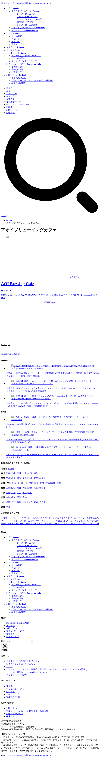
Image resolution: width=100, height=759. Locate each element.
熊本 (25, 502)
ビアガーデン (17, 72)
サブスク (10, 99)
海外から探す (17, 69)
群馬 (19, 478)
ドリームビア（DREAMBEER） (26, 56)
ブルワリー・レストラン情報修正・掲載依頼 (32, 80)
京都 (19, 488)
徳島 (8, 497)
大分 (30, 502)
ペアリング (69, 523)
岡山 (19, 493)
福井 (31, 483)
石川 (25, 483)
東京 (36, 478)
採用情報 (10, 716)
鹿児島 (42, 502)
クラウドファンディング (17, 104)
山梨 (36, 483)
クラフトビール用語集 (27, 25)
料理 (84, 523)
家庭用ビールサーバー (11, 523)
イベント (15, 41)
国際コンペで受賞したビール (30, 22)
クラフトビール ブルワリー (28, 521)
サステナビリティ (30, 523)
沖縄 (8, 507)
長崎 (19, 502)
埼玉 (25, 478)
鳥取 (8, 493)
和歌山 (42, 488)
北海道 (11, 468)
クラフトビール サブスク (86, 521)
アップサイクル (46, 523)
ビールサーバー (13, 102)
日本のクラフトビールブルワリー (22, 664)
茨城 (8, 478)
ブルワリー (11, 93)
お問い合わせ (12, 110)
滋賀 (13, 488)
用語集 (9, 107)
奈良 (36, 488)
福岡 (8, 502)
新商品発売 (16, 36)
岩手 (13, 473)
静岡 (53, 483)
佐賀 (13, 502)
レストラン (11, 96)
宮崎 (36, 502)
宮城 (19, 473)
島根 (13, 493)
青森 (8, 473)
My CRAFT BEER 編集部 (17, 623)
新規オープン (17, 44)
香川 (13, 497)
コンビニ (90, 523)
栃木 (13, 478)
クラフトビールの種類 (27, 16)
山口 (30, 493)
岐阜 (48, 483)
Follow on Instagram (11, 354)
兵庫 (30, 488)
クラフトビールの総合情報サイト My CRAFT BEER (27, 755)
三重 (8, 488)
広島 (25, 493)
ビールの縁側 (17, 58)
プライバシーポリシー (16, 631)
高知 (25, 497)
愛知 (59, 483)
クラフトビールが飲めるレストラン (57, 521)
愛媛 (19, 497)
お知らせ (15, 39)
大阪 (25, 488)
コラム (9, 88)
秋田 (25, 473)
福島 (36, 473)
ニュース (10, 91)
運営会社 (10, 626)
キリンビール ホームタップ (24, 61)
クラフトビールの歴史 (51, 518)
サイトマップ (12, 636)
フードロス (58, 523)
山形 (30, 473)
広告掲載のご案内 (19, 78)
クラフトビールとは (26, 14)
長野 (42, 483)
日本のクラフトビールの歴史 (30, 19)
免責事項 (10, 634)
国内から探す (17, 67)
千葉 (30, 478)
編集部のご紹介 (13, 697)
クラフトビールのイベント (73, 518)
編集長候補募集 (18, 83)
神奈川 (42, 478)
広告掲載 (10, 113)
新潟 (14, 483)
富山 (20, 483)
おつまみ (78, 523)
